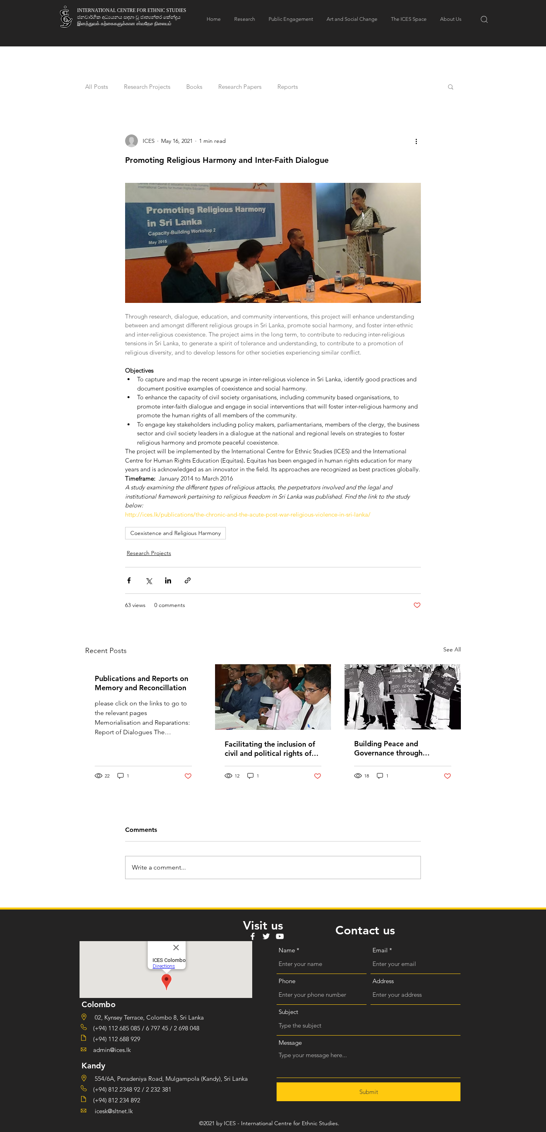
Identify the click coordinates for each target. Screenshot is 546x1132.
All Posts (96, 86)
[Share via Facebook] (129, 580)
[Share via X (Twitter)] (148, 580)
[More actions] (416, 141)
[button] (484, 19)
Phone (287, 981)
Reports (287, 86)
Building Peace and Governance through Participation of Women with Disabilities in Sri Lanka (402, 748)
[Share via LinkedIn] (168, 580)
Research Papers (239, 86)
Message (290, 1043)
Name (287, 950)
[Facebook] (252, 936)
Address (383, 981)
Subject (288, 1012)
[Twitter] (266, 936)
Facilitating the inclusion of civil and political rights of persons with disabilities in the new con (270, 748)
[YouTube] (280, 936)
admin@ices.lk (112, 1050)
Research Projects (147, 86)
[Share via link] (187, 580)
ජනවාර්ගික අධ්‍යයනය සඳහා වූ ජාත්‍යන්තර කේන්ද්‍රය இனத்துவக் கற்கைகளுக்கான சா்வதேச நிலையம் (129, 20)
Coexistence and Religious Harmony (175, 533)
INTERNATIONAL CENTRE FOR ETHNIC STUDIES (131, 10)
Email (380, 950)
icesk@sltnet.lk (113, 1111)
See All (452, 649)
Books (194, 86)
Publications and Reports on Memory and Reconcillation (141, 683)
